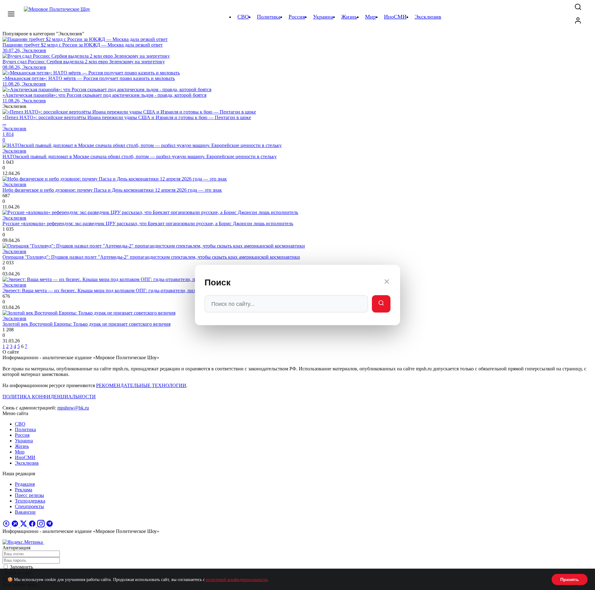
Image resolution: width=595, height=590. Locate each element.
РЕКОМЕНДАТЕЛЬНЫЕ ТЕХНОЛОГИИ (141, 385)
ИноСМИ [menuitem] (395, 17)
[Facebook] (33, 525)
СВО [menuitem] (243, 17)
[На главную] (58, 17)
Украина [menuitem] (323, 17)
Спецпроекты (29, 506)
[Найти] (381, 304)
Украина (24, 440)
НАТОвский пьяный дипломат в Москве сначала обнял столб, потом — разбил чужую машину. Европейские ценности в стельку (139, 156)
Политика (25, 429)
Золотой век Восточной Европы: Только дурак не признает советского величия (86, 324)
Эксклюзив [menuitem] (428, 17)
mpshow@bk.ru (73, 407)
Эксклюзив (27, 463)
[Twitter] (24, 525)
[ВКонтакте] (15, 525)
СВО (20, 424)
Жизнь (22, 446)
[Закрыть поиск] (386, 283)
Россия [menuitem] (297, 17)
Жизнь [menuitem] (349, 17)
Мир (19, 451)
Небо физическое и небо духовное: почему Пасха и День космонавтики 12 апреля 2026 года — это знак (112, 190)
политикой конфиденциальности (236, 579)
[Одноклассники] (6, 525)
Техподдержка (30, 500)
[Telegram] (49, 525)
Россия (22, 435)
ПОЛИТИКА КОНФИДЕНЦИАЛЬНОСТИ (49, 396)
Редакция (25, 484)
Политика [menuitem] (268, 17)
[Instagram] (41, 525)
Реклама (23, 489)
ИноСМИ (25, 457)
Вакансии (25, 512)
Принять (569, 579)
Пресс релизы (29, 495)
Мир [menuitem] (370, 17)
